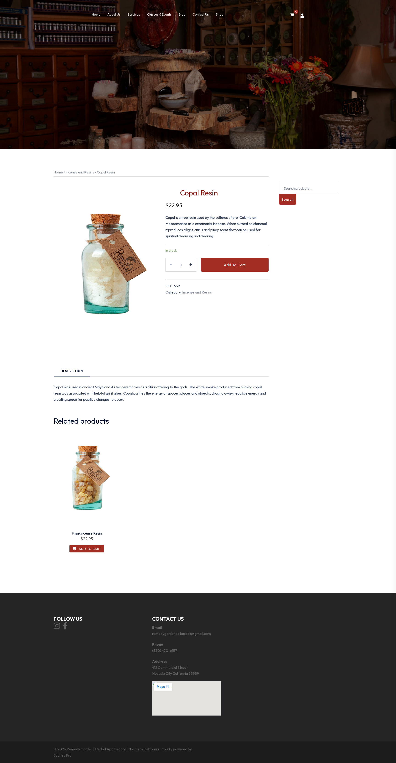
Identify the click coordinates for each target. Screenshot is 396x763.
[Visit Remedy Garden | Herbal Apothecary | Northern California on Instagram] (57, 627)
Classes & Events (159, 14)
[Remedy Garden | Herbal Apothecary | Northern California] (198, 7)
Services (134, 14)
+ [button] (190, 264)
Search (287, 199)
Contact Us (200, 14)
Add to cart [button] (89, 549)
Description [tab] (71, 371)
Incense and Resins (80, 172)
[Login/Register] (302, 15)
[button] (281, 179)
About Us (114, 14)
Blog (182, 14)
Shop (219, 14)
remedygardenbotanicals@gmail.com (181, 633)
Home (96, 14)
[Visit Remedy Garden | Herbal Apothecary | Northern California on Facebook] (65, 627)
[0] (292, 14)
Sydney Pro (63, 755)
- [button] (171, 264)
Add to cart (235, 265)
